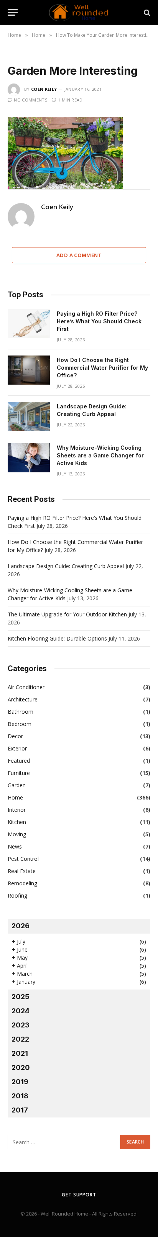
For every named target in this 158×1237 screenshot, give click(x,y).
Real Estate (22, 871)
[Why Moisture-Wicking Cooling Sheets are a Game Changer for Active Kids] (29, 457)
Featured (19, 760)
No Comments (30, 100)
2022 (20, 1039)
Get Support (79, 1194)
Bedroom (19, 723)
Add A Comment (79, 255)
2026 (21, 926)
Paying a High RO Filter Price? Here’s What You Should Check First (99, 321)
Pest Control (23, 858)
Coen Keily (44, 89)
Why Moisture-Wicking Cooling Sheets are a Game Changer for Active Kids (100, 455)
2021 (20, 1053)
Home (15, 797)
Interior (17, 809)
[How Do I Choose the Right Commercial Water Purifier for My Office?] (29, 370)
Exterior (17, 748)
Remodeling (22, 883)
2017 (20, 1110)
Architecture (23, 699)
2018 (20, 1096)
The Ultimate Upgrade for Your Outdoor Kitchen (67, 614)
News (15, 846)
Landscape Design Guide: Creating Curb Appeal (66, 566)
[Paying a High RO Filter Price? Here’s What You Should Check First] (29, 323)
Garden (17, 785)
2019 (20, 1082)
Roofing (17, 895)
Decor (15, 736)
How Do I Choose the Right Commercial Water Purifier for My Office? (102, 367)
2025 (21, 997)
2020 (21, 1067)
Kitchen (17, 822)
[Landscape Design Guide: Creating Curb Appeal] (29, 416)
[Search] (146, 12)
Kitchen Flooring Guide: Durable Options (57, 638)
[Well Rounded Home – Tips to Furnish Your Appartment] (78, 12)
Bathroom (20, 711)
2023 (21, 1025)
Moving (17, 834)
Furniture (19, 773)
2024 (21, 1011)
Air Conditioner (26, 687)
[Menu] (13, 12)
